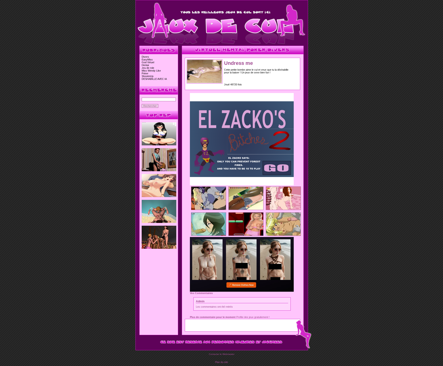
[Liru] (283, 234)
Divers (145, 56)
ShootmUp (147, 76)
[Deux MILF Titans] (208, 208)
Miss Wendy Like (151, 70)
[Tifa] (159, 144)
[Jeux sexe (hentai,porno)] (221, 44)
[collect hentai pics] (159, 196)
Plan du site (221, 362)
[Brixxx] (246, 234)
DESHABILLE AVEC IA (154, 79)
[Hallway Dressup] (246, 208)
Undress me (238, 63)
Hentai (145, 65)
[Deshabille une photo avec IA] (242, 290)
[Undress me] (204, 82)
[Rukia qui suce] (208, 234)
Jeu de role (148, 67)
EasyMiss (147, 59)
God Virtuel (148, 62)
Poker (145, 73)
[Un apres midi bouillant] (159, 170)
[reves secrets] (159, 247)
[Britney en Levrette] (283, 208)
